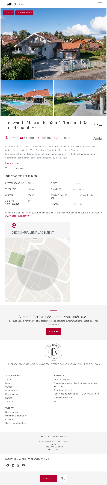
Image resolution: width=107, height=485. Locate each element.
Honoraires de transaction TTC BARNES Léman (76, 394)
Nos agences (11, 394)
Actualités (10, 401)
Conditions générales (64, 390)
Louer (8, 383)
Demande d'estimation (16, 415)
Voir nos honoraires (14, 168)
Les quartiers (11, 390)
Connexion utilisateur (15, 423)
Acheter (9, 379)
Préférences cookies (63, 397)
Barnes (8, 398)
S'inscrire (53, 331)
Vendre (8, 387)
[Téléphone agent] (63, 478)
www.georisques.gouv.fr (17, 216)
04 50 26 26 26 (53, 449)
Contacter (48, 478)
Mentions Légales (62, 379)
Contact (9, 419)
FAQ (55, 401)
